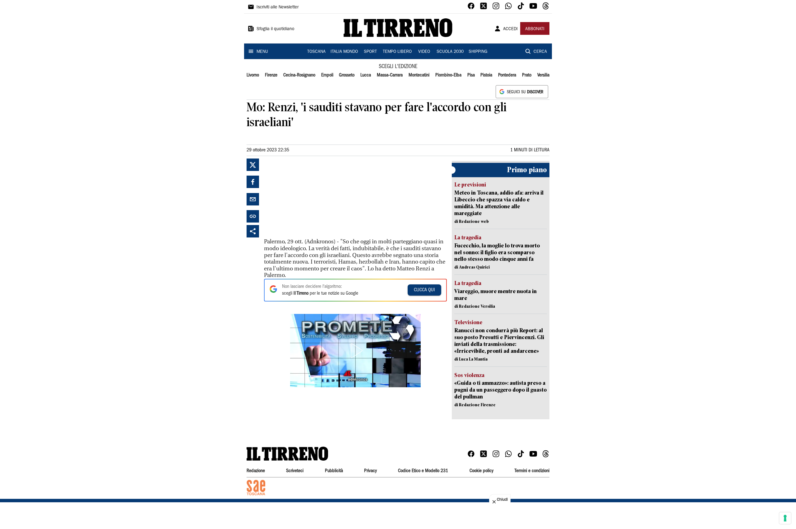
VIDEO (424, 52)
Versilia (543, 75)
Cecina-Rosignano (299, 75)
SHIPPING (478, 52)
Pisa (471, 75)
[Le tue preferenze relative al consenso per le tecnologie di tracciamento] (785, 518)
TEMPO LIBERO (397, 52)
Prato (526, 75)
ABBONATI (534, 29)
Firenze (271, 75)
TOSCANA (316, 52)
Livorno (253, 75)
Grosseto (346, 75)
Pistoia (486, 75)
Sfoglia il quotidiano (275, 29)
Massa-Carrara (390, 75)
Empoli (327, 75)
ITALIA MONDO (344, 52)
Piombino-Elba (448, 75)
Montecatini (419, 75)
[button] (355, 351)
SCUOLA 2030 (450, 52)
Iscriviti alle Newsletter (277, 7)
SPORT (370, 52)
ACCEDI (510, 29)
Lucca (365, 75)
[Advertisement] (310, 197)
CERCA (540, 52)
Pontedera (507, 75)
